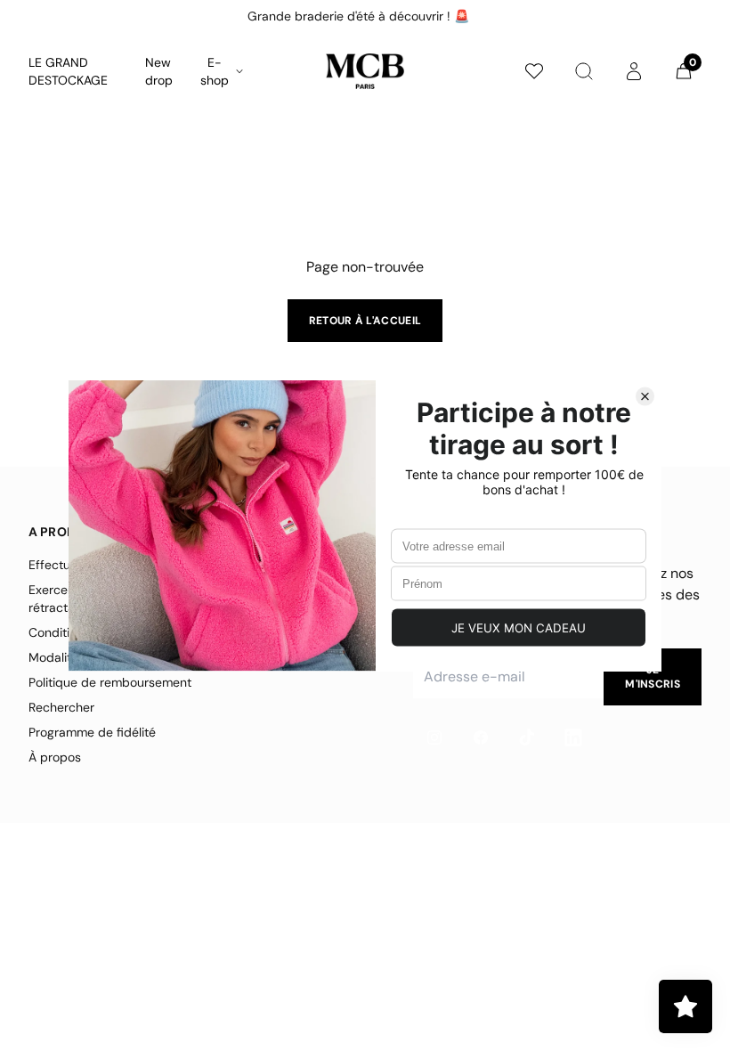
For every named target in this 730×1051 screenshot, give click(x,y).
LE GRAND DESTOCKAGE (68, 71)
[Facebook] (481, 737)
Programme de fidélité (92, 732)
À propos (54, 757)
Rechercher (61, 707)
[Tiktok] (527, 737)
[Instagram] (434, 737)
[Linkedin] (573, 737)
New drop (159, 71)
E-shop (214, 71)
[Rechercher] (584, 71)
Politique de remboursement (109, 682)
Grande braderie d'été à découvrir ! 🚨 (358, 16)
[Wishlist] (534, 71)
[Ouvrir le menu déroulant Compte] (634, 71)
